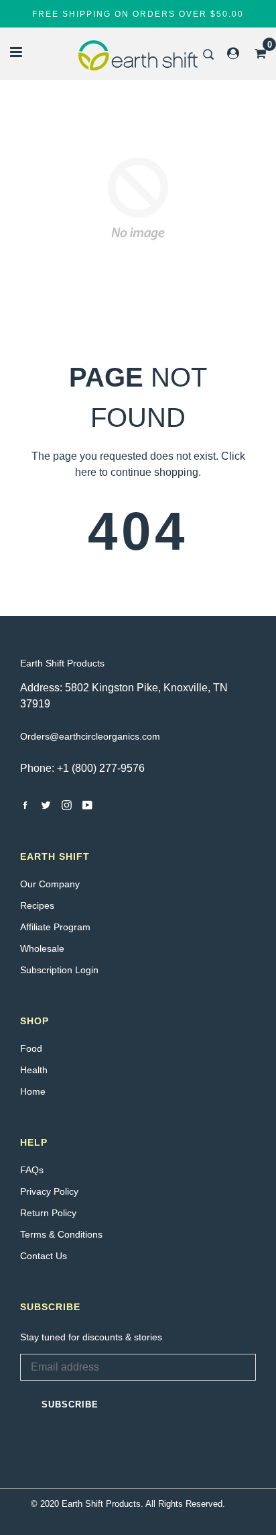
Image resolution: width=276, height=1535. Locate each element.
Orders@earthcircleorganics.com (90, 736)
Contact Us (43, 1255)
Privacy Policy (49, 1191)
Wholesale (42, 948)
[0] (256, 54)
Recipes (37, 905)
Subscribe (70, 1404)
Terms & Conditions (61, 1234)
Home (33, 1091)
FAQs (32, 1170)
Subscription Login (59, 969)
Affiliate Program (55, 927)
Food (31, 1048)
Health (34, 1069)
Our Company (50, 884)
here (85, 472)
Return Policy (48, 1212)
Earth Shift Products (62, 663)
